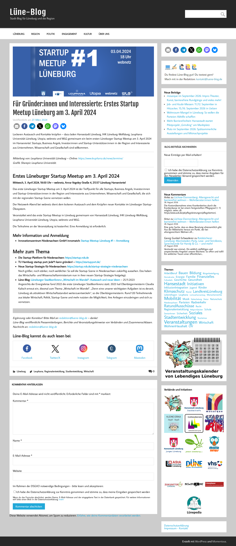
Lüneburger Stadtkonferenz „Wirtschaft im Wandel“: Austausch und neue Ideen (75, 279)
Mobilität (172, 298)
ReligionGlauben (196, 310)
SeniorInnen (169, 313)
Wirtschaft (89, 371)
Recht (198, 306)
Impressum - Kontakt (176, 528)
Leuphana (38, 371)
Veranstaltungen (180, 321)
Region (35, 33)
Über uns (104, 33)
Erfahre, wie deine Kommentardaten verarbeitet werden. (109, 515)
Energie (180, 276)
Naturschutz (216, 299)
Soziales (195, 313)
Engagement (69, 33)
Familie (191, 276)
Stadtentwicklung (74, 371)
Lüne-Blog (28, 12)
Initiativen (195, 284)
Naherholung (196, 299)
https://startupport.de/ (88, 262)
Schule (207, 309)
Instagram (83, 357)
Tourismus (202, 318)
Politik (51, 33)
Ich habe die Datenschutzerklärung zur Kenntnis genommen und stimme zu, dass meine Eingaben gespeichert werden (83, 491)
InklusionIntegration (176, 287)
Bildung (195, 273)
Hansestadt (175, 283)
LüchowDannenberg (197, 295)
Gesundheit (195, 279)
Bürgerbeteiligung (211, 273)
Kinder (203, 287)
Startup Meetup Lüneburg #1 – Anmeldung (105, 240)
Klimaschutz (174, 291)
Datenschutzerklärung (176, 525)
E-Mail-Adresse (22, 455)
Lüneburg (18, 33)
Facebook (27, 357)
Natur (206, 299)
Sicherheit (182, 313)
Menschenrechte (214, 295)
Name (17, 440)
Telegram (111, 357)
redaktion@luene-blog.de (73, 318)
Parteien (184, 302)
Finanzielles (205, 276)
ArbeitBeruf (170, 273)
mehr (61, 499)
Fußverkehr (168, 280)
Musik (186, 298)
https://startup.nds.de (77, 257)
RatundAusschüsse (179, 306)
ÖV (191, 326)
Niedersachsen (170, 302)
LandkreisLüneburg (207, 291)
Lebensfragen (170, 294)
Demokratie (169, 277)
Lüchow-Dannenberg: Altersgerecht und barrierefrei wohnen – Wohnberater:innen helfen (191, 198)
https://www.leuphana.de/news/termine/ (100, 158)
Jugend (193, 287)
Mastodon (139, 357)
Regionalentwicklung (54, 371)
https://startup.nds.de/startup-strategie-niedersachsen (97, 266)
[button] (17, 126)
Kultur (88, 33)
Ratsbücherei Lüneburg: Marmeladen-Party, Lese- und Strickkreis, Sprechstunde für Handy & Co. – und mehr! (193, 240)
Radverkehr (198, 302)
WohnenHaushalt (175, 326)
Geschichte (180, 279)
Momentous (219, 541)
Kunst (188, 292)
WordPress (201, 541)
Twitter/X (55, 357)
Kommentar (20, 400)
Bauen (183, 273)
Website (17, 470)
